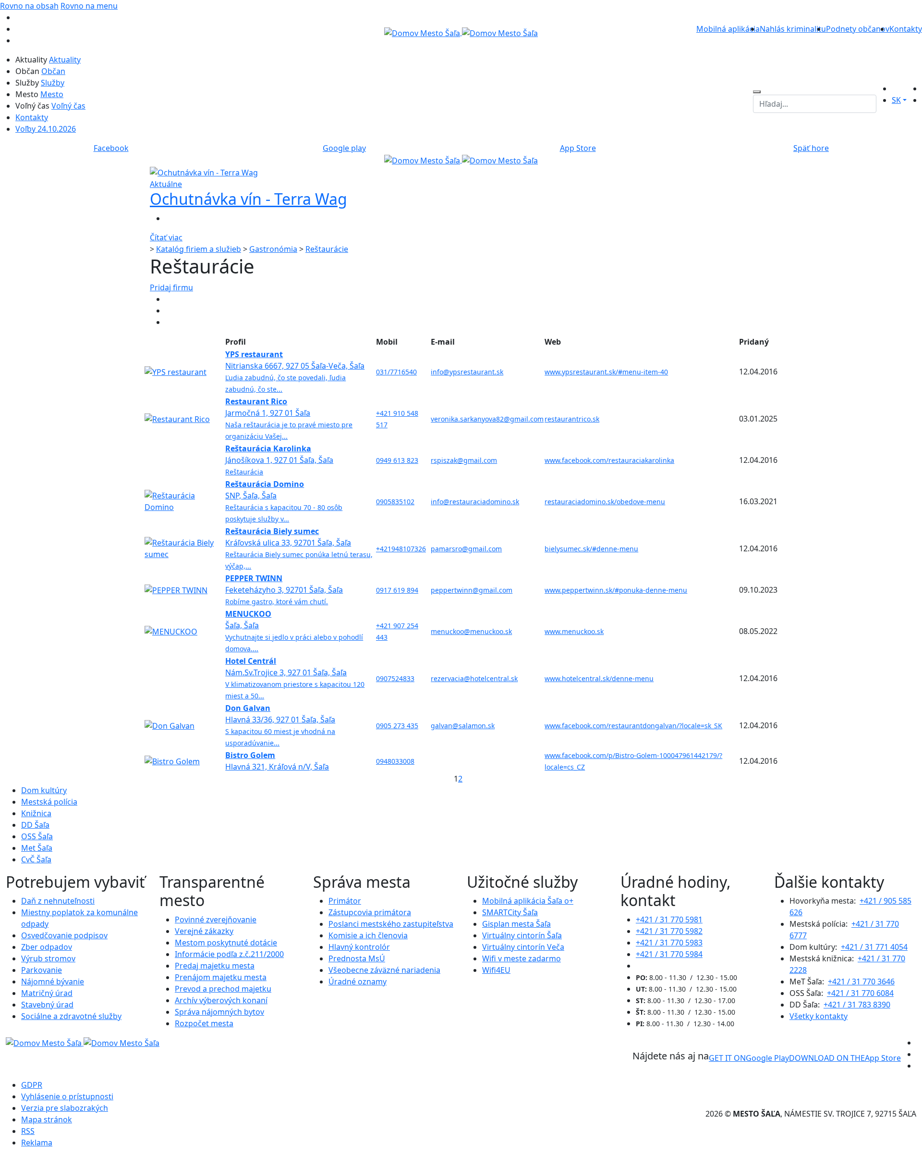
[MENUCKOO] (171, 630)
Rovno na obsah (29, 5)
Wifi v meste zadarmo (521, 958)
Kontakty (905, 29)
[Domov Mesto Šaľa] (461, 159)
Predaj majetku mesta (215, 965)
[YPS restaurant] (175, 371)
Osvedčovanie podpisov (64, 935)
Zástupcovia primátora (369, 912)
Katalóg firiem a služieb (198, 249)
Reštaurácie (326, 249)
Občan (53, 71)
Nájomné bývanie (52, 981)
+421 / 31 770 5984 (669, 954)
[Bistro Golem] (172, 760)
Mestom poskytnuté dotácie (226, 942)
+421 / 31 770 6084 (860, 993)
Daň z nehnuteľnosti (58, 900)
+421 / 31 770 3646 (861, 981)
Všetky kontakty (818, 1016)
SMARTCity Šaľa (510, 912)
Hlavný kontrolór (359, 947)
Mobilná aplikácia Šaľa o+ (527, 900)
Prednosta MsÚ (356, 958)
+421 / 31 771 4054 (874, 947)
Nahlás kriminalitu (793, 29)
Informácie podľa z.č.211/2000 (229, 954)
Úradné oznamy (357, 981)
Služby (52, 82)
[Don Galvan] (169, 725)
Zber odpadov (46, 947)
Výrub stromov (48, 958)
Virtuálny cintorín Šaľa (522, 935)
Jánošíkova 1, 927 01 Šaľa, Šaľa (279, 459)
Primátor (344, 900)
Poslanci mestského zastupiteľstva (390, 924)
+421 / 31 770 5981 (669, 919)
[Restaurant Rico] (177, 418)
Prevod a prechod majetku (223, 988)
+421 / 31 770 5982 (669, 931)
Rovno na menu (89, 5)
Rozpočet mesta (204, 1023)
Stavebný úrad (47, 1004)
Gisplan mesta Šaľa (516, 924)
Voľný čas (68, 105)
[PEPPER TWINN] (176, 589)
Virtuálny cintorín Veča (523, 947)
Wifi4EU (496, 970)
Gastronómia (273, 249)
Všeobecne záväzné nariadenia (384, 970)
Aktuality (65, 59)
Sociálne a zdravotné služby (71, 1016)
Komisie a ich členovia (368, 935)
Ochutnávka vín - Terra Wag (248, 198)
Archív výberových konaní (221, 1000)
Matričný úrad (47, 993)
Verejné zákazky (204, 931)
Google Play (749, 1058)
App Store (845, 1058)
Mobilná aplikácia (728, 29)
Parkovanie (41, 970)
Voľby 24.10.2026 (45, 129)
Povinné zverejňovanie (215, 919)
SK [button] (896, 100)
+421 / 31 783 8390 (857, 1004)
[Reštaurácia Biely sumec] (184, 547)
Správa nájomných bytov (219, 1012)
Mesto (51, 94)
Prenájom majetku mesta (221, 977)
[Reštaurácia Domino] (184, 500)
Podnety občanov (857, 29)
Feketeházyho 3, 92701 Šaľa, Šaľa (284, 589)
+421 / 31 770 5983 (669, 942)
